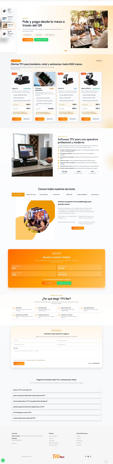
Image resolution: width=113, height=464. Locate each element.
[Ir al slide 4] (67, 50)
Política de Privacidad (41, 360)
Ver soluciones (28, 40)
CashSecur (79, 443)
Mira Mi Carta (80, 440)
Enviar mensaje (19, 363)
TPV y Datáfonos (43, 194)
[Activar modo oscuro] (106, 460)
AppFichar (79, 438)
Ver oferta (16, 119)
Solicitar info (27, 119)
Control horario (95, 194)
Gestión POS (56, 194)
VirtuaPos (79, 436)
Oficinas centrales (16, 436)
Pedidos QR (69, 194)
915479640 (14, 438)
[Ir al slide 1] (62, 50)
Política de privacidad (54, 443)
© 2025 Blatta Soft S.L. (27, 456)
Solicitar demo (49, 283)
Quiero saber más (77, 228)
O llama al (93, 363)
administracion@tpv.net (17, 440)
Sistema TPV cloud (31, 194)
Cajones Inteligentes (82, 194)
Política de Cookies (53, 445)
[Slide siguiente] (110, 29)
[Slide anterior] (19, 29)
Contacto (51, 438)
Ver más (98, 60)
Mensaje (16, 348)
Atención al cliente (53, 436)
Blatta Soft (79, 445)
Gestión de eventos (18, 194)
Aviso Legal (51, 440)
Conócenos (14, 443)
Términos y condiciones (31, 360)
